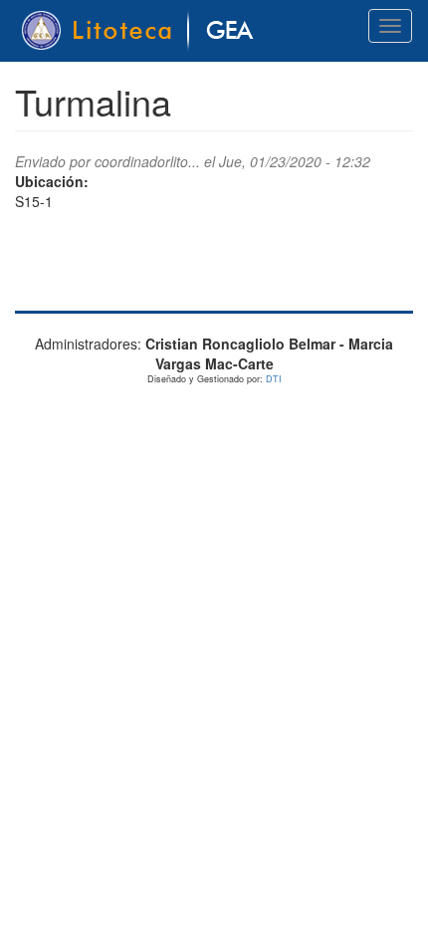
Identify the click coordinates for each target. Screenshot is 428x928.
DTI (274, 378)
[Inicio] (141, 31)
